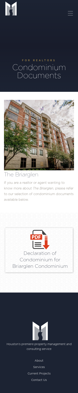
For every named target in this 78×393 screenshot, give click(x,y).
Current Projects (39, 373)
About (39, 360)
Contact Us (39, 380)
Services (39, 367)
